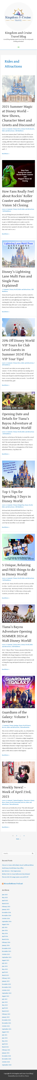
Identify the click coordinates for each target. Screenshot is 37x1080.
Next (18, 839)
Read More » (5, 153)
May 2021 (5, 1041)
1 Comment (5, 289)
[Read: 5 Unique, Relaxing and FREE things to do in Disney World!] (18, 547)
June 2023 (5, 966)
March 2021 (5, 1047)
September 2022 (6, 993)
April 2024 (5, 936)
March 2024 (5, 939)
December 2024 (6, 912)
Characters (27, 800)
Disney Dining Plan (19, 505)
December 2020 (6, 1056)
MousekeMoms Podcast (13, 884)
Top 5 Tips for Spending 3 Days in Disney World (16, 496)
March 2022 (5, 1011)
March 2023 (5, 975)
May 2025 (5, 897)
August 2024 (5, 924)
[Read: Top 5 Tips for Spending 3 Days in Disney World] (18, 474)
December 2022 (6, 984)
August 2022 (5, 996)
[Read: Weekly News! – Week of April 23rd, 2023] (18, 772)
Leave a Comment (7, 129)
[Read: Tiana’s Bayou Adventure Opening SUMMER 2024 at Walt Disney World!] (18, 613)
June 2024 (5, 930)
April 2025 (5, 900)
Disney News (17, 129)
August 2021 (5, 1032)
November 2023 (6, 951)
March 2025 (5, 903)
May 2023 (5, 969)
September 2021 (6, 1029)
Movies (4, 727)
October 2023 (6, 954)
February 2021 (6, 1050)
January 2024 (5, 945)
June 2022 (5, 1002)
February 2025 (6, 906)
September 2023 (6, 957)
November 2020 (6, 1059)
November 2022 (6, 987)
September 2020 (6, 1065)
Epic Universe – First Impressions (11, 871)
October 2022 (6, 990)
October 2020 (6, 1062)
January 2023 (5, 981)
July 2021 (4, 1035)
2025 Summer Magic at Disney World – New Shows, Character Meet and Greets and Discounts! (18, 116)
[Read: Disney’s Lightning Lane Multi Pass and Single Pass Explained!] (18, 254)
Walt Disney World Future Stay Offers (13, 868)
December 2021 (6, 1020)
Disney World (25, 129)
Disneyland (17, 802)
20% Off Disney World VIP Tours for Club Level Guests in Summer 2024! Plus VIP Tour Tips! (18, 350)
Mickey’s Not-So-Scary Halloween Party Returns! (16, 874)
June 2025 (5, 894)
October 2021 (6, 1026)
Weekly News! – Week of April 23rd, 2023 (16, 792)
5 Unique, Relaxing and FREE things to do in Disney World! (18, 569)
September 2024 (6, 921)
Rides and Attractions (8, 131)
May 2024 (5, 933)
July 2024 (4, 927)
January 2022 (5, 1017)
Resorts (32, 129)
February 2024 (6, 942)
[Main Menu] (18, 47)
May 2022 (5, 1005)
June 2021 (5, 1038)
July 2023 (4, 963)
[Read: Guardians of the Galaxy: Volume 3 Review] (18, 692)
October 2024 (6, 918)
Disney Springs (14, 725)
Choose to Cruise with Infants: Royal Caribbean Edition (18, 865)
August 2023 (5, 960)
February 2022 (6, 1014)
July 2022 (4, 999)
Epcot (28, 725)
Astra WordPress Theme (22, 1076)
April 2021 (5, 1044)
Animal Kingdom (18, 800)
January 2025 (5, 909)
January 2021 (5, 1053)
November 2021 (6, 1023)
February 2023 (6, 978)
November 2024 (6, 915)
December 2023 (6, 948)
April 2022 (5, 1008)
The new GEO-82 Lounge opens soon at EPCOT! (15, 877)
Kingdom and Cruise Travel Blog (18, 34)
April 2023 (5, 972)
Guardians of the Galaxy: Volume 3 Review (15, 717)
